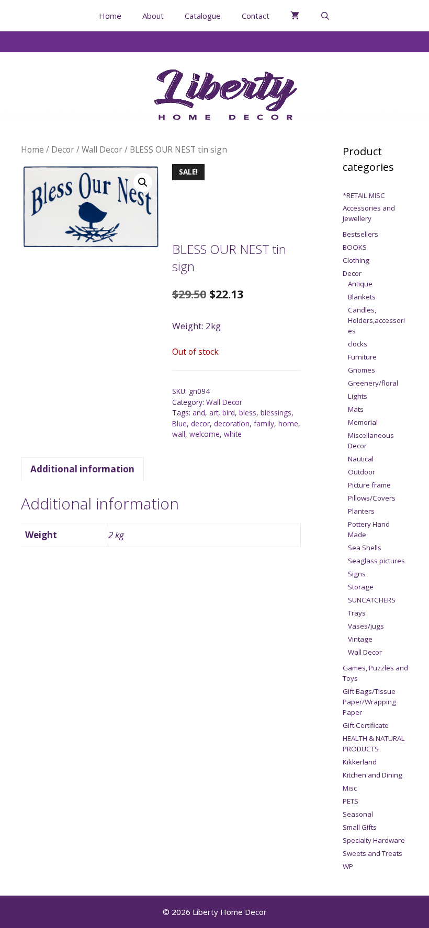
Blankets (362, 296)
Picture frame (369, 485)
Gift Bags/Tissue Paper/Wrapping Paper (369, 702)
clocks (357, 344)
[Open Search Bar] (325, 15)
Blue (179, 423)
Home (110, 15)
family (264, 423)
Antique (360, 283)
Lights (357, 396)
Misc (350, 788)
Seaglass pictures (376, 560)
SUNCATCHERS (372, 600)
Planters (361, 511)
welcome (204, 434)
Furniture (362, 357)
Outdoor (361, 472)
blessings (276, 412)
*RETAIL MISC (364, 195)
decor (200, 423)
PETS (350, 801)
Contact (255, 15)
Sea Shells (364, 547)
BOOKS (355, 247)
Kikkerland (360, 762)
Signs (357, 573)
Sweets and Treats (372, 853)
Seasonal (358, 814)
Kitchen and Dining (372, 775)
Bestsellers (360, 234)
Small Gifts (360, 827)
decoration (232, 423)
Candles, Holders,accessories (376, 320)
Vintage (360, 639)
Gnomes (361, 370)
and (199, 412)
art (213, 412)
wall (178, 434)
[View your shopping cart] (295, 15)
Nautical (361, 458)
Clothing (356, 260)
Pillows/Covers (372, 498)
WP (348, 866)
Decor (62, 149)
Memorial (363, 422)
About (153, 15)
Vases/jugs (366, 626)
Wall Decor (102, 149)
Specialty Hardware (374, 840)
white (233, 434)
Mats (356, 409)
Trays (357, 613)
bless (247, 412)
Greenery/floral (373, 383)
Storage (361, 586)
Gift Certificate (366, 725)
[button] (142, 182)
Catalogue (203, 15)
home (288, 423)
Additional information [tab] (82, 469)
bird (228, 412)
